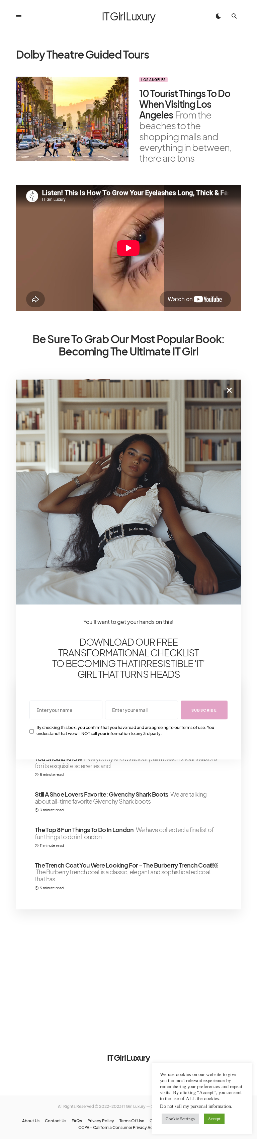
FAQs (77, 1121)
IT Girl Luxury (128, 16)
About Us (30, 1121)
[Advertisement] (128, 972)
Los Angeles (153, 80)
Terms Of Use (131, 1121)
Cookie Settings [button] (180, 1119)
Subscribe (204, 710)
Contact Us (55, 1121)
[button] (18, 16)
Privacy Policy (100, 1121)
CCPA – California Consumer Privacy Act (116, 1128)
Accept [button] (214, 1119)
